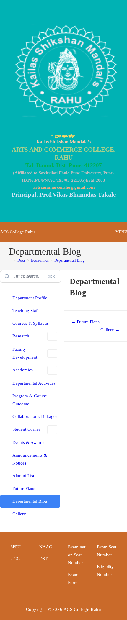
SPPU (15, 546)
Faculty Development (24, 353)
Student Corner (26, 429)
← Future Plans (85, 321)
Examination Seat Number (77, 554)
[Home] (10, 260)
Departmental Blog (69, 260)
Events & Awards (28, 442)
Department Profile (29, 298)
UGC (15, 558)
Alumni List (23, 475)
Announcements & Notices (29, 459)
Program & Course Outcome (29, 399)
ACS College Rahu (17, 231)
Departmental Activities (34, 383)
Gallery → (110, 329)
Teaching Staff (25, 310)
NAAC (45, 546)
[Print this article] (125, 280)
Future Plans (23, 488)
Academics (22, 370)
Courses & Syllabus (30, 323)
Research (20, 336)
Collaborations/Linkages (34, 416)
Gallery (19, 513)
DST (43, 558)
